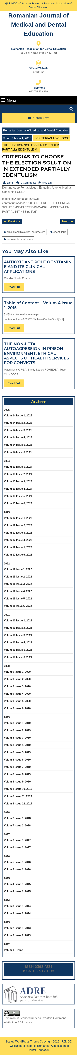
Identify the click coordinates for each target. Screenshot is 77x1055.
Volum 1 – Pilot (13, 949)
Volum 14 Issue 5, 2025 (18, 444)
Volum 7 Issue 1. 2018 (17, 818)
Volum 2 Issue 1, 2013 (17, 927)
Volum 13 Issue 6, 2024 (18, 503)
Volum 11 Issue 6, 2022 (18, 605)
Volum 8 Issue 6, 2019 (17, 759)
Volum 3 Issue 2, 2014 (17, 913)
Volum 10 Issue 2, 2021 (18, 627)
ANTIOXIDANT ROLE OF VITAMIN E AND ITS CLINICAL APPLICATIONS (38, 267)
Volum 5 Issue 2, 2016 (17, 869)
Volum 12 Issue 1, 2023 (18, 517)
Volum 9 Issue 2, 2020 (17, 679)
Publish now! (40, 118)
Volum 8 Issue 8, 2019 (17, 774)
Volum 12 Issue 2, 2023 (18, 525)
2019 (7, 717)
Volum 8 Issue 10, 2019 (18, 788)
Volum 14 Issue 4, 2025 (18, 437)
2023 (7, 512)
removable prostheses (20, 239)
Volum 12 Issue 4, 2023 (18, 539)
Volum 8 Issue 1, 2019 (17, 722)
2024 (7, 460)
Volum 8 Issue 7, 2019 (17, 766)
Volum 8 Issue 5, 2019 (17, 752)
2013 (7, 922)
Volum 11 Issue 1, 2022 (18, 569)
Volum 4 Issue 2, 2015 (17, 891)
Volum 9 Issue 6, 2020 (17, 708)
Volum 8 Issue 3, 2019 (17, 737)
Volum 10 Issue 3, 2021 (18, 635)
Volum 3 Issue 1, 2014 (17, 906)
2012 (7, 944)
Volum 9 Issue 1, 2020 (17, 671)
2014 (7, 900)
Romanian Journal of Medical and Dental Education (38, 24)
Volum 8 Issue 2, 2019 (17, 730)
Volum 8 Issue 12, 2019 (18, 803)
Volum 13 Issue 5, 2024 (18, 496)
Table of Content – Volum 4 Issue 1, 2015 (38, 305)
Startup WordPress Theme (22, 1041)
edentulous (59, 231)
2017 (7, 834)
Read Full (16, 288)
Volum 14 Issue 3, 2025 (18, 430)
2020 (7, 666)
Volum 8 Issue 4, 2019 (17, 744)
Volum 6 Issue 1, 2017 (17, 840)
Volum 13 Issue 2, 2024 (18, 474)
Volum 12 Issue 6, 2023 (18, 554)
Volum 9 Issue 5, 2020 (17, 700)
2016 (7, 856)
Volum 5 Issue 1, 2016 (17, 862)
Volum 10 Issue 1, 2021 (18, 620)
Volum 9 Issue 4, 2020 (17, 693)
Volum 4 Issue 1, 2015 (17, 138)
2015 (7, 878)
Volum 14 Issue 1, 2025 (18, 415)
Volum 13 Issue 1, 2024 (18, 466)
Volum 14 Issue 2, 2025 (18, 422)
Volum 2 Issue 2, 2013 (17, 935)
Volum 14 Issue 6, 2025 (18, 452)
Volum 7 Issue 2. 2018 (17, 825)
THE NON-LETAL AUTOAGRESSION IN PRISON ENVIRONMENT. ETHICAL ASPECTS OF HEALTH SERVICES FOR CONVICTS (36, 353)
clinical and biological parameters (26, 231)
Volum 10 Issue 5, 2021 (18, 649)
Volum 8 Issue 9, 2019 (17, 781)
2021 (7, 614)
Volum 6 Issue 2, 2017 (17, 847)
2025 (7, 409)
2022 (7, 563)
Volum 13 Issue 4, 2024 (18, 488)
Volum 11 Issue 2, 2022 (18, 576)
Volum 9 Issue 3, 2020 (17, 686)
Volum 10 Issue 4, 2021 (18, 642)
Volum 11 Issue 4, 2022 (18, 591)
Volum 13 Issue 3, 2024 (18, 481)
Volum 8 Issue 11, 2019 (18, 796)
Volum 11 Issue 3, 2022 (18, 583)
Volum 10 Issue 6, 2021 (18, 657)
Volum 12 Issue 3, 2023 (18, 532)
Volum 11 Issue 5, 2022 (18, 598)
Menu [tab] (11, 100)
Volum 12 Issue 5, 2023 (18, 547)
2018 (7, 812)
